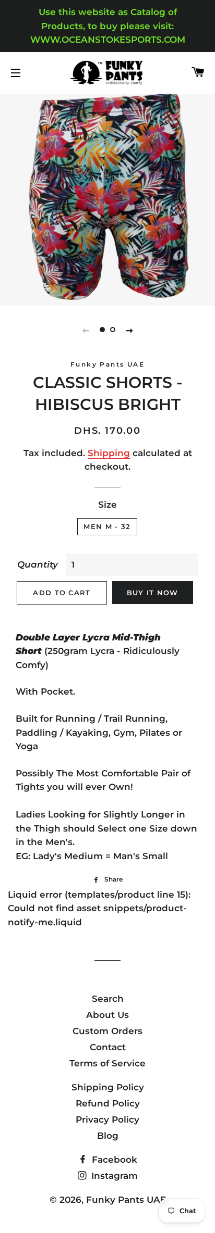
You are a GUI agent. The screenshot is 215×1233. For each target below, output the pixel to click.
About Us (107, 1015)
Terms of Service (107, 1063)
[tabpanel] (107, 198)
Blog (107, 1135)
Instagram (113, 1176)
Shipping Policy (107, 1087)
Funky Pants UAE (126, 1199)
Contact (108, 1047)
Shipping (109, 453)
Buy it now (152, 592)
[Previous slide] (85, 330)
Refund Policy (108, 1103)
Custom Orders (107, 1031)
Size (107, 504)
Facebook (113, 1159)
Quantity (37, 564)
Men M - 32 (106, 526)
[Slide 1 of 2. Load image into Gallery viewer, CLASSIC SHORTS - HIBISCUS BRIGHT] (102, 330)
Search (108, 998)
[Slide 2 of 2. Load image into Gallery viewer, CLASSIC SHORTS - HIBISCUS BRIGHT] (113, 330)
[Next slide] (129, 330)
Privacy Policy (107, 1119)
